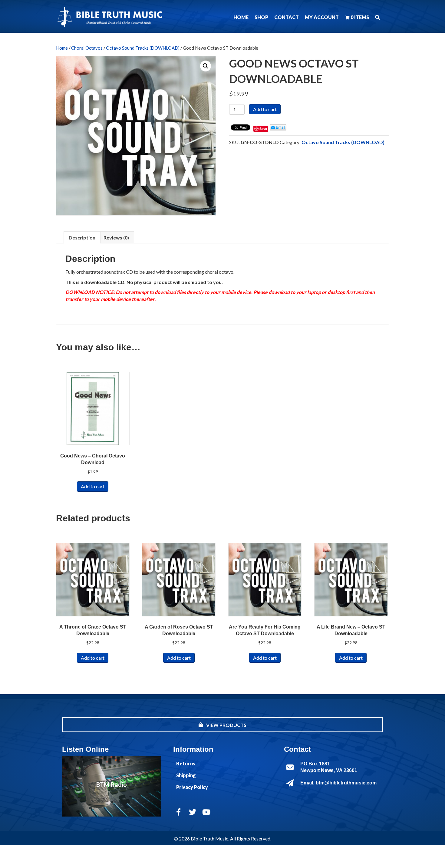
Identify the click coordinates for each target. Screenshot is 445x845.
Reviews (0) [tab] (116, 237)
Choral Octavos (87, 48)
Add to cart (265, 109)
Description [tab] (82, 237)
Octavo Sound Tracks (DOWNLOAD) (143, 48)
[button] (377, 17)
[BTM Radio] (111, 786)
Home (62, 48)
